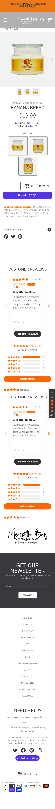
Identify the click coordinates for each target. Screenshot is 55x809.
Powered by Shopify (34, 782)
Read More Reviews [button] (27, 334)
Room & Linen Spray (27, 689)
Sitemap (27, 670)
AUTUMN (12, 29)
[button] (5, 20)
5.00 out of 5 (35, 346)
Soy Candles (27, 676)
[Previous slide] (6, 305)
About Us (27, 618)
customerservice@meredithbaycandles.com (27, 717)
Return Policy (27, 637)
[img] (20, 279)
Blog (27, 657)
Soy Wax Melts (27, 683)
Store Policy (27, 631)
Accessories (27, 696)
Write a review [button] (27, 378)
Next (52, 59)
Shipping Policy (28, 624)
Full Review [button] (18, 322)
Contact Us (27, 650)
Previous (3, 59)
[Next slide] (48, 305)
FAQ (27, 644)
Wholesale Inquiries (27, 663)
